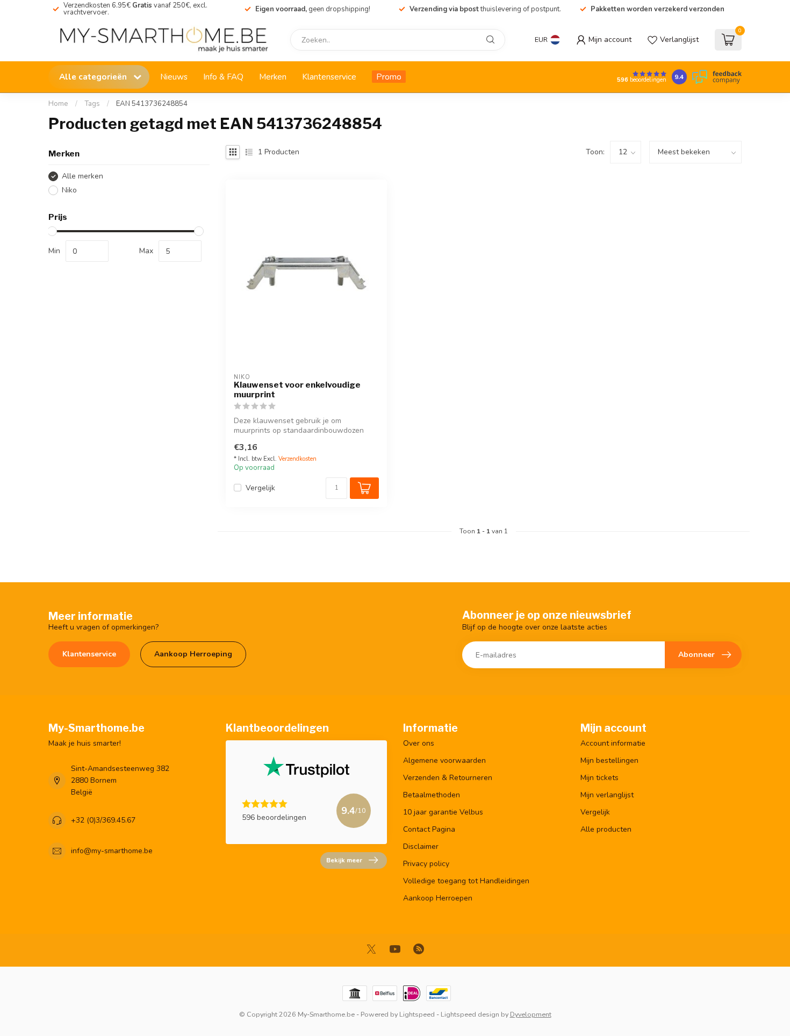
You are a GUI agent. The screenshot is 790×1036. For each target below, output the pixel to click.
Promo (388, 76)
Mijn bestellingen (609, 760)
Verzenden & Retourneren (447, 778)
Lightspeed (417, 1014)
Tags (92, 104)
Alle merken (82, 176)
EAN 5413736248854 (152, 104)
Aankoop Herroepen (437, 898)
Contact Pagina (429, 829)
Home (58, 104)
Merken (272, 76)
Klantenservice (329, 76)
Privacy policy (426, 864)
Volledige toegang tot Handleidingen (466, 881)
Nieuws (174, 76)
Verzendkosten (297, 459)
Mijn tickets (599, 778)
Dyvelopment (530, 1014)
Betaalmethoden (431, 795)
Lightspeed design (470, 1014)
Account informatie (612, 743)
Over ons (418, 743)
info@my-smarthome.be (112, 851)
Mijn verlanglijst (607, 795)
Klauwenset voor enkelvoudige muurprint (297, 389)
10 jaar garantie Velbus (443, 812)
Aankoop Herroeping (193, 654)
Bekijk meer (344, 860)
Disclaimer (421, 846)
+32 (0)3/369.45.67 (103, 820)
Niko (69, 190)
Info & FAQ (223, 76)
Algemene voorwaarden (444, 760)
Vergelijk (260, 488)
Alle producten (605, 829)
